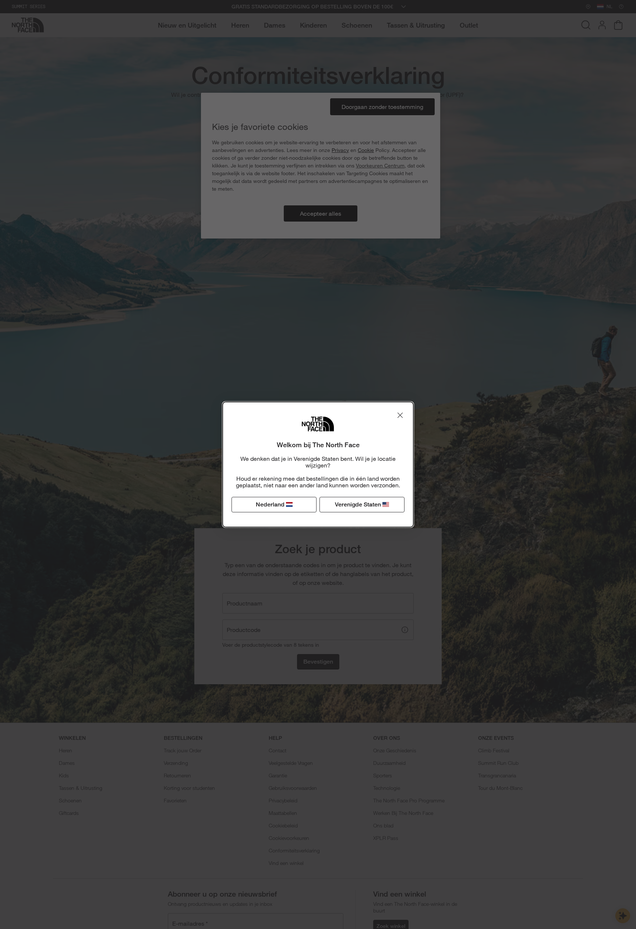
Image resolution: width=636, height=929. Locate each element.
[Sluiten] (400, 415)
